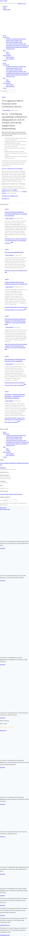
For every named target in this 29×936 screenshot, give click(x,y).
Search (1, 91)
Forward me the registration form (10, 196)
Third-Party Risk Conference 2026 (14, 42)
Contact (5, 60)
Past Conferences (10, 59)
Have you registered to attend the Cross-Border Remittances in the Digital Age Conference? (16, 213)
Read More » (3, 467)
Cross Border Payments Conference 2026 (16, 44)
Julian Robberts (6, 110)
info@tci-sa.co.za (22, 3)
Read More (16, 241)
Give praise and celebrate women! (14, 252)
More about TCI (5, 198)
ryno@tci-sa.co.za (6, 190)
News (4, 50)
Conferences (6, 37)
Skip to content (3, 0)
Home (4, 35)
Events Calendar (7, 55)
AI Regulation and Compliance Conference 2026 (17, 45)
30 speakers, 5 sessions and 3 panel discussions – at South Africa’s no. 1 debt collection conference (15, 396)
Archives (8, 54)
